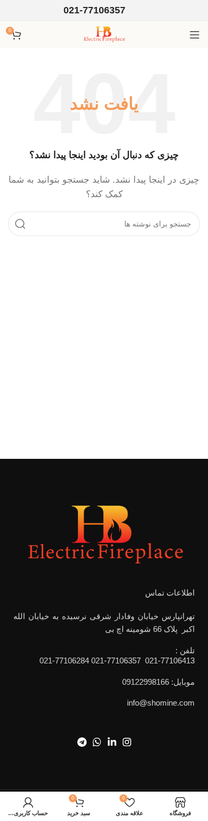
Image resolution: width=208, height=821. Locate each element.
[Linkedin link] (112, 742)
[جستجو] (20, 224)
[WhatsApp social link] (97, 742)
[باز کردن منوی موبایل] (194, 34)
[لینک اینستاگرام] (126, 742)
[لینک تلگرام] (82, 742)
